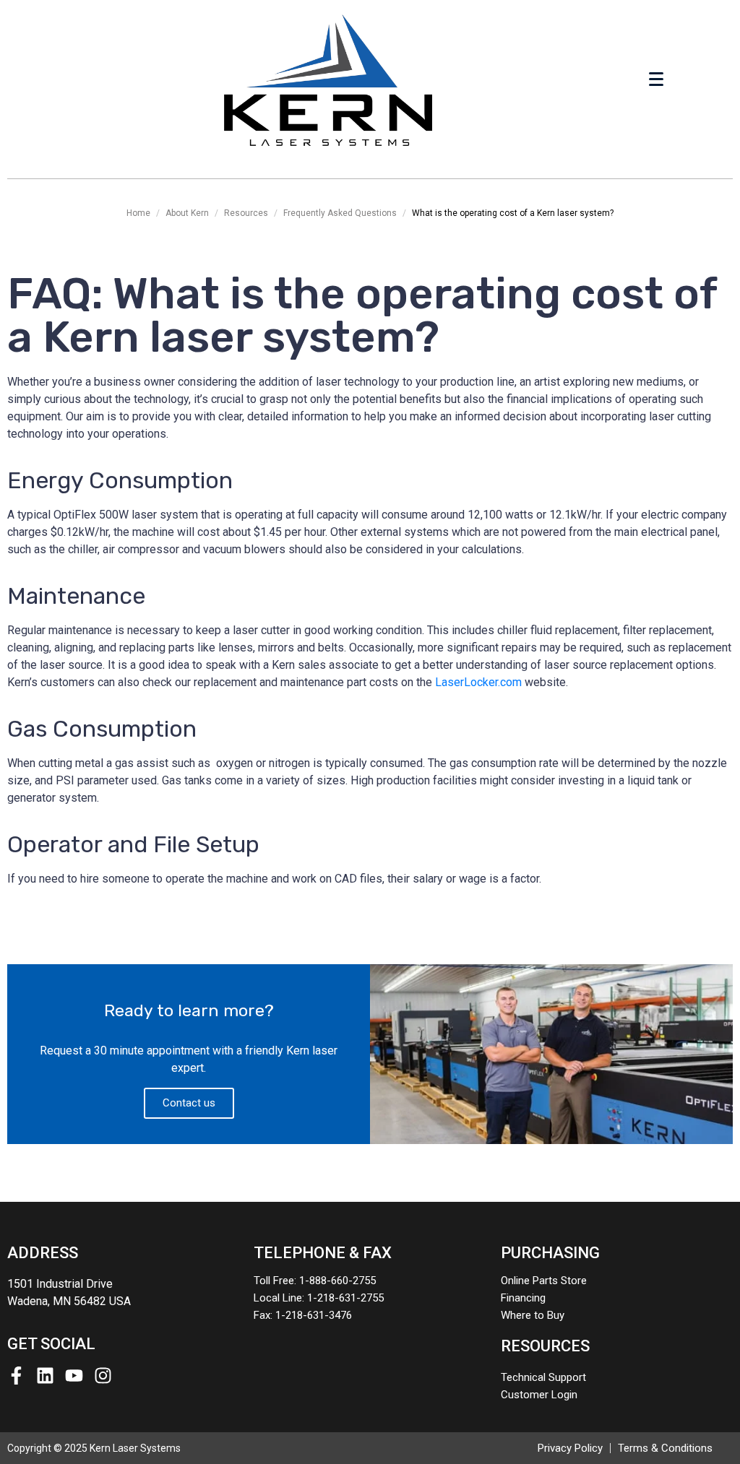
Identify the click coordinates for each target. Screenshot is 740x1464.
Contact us (189, 1102)
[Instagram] (103, 1375)
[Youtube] (74, 1375)
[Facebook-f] (16, 1375)
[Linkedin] (45, 1375)
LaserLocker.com (478, 682)
